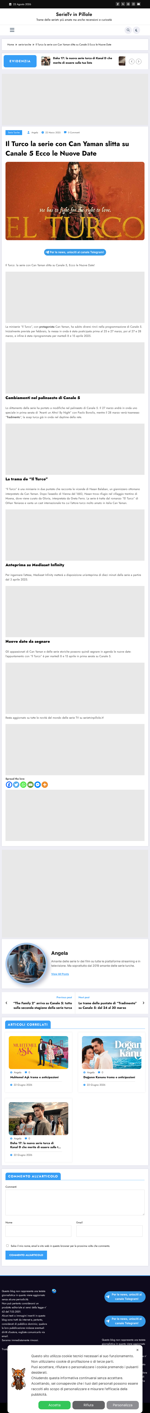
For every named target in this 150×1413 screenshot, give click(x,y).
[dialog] (75, 1379)
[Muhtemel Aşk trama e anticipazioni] (38, 1052)
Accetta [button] (54, 1405)
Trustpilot (7, 1349)
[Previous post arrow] (6, 1003)
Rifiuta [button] (88, 1405)
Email (79, 1222)
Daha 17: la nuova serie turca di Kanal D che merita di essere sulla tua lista (69, 60)
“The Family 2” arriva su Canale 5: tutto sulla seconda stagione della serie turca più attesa (42, 1005)
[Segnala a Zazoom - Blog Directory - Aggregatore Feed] (54, 1291)
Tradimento (13, 417)
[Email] (30, 784)
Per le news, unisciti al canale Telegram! (77, 252)
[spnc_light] (136, 30)
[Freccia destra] (138, 61)
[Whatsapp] (23, 784)
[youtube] (138, 4)
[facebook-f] (118, 4)
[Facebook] (9, 784)
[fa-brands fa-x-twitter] (123, 4)
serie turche (14, 132)
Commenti (11, 1187)
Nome (8, 1222)
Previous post (64, 997)
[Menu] (12, 30)
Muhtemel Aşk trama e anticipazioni (34, 1077)
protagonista (47, 327)
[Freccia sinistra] (131, 61)
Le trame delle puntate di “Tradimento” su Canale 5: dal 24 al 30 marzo (107, 1005)
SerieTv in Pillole (74, 14)
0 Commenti (74, 132)
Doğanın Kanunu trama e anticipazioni (109, 1077)
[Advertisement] (75, 99)
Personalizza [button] (122, 1405)
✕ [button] (137, 1350)
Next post (83, 997)
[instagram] (133, 4)
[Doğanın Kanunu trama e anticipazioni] (111, 1052)
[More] (45, 784)
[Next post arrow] (143, 1003)
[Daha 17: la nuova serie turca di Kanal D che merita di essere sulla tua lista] (38, 1118)
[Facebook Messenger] (37, 784)
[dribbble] (128, 4)
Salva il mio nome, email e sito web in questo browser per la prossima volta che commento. (60, 1246)
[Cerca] (128, 30)
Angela (34, 132)
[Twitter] (16, 784)
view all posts (60, 974)
